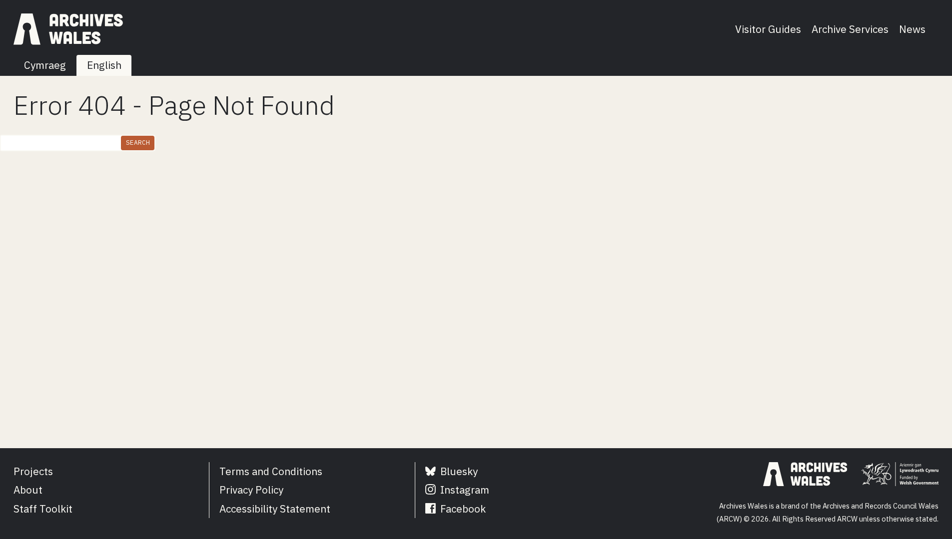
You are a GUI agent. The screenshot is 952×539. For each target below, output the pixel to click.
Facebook (462, 509)
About (27, 490)
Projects (33, 471)
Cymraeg (45, 65)
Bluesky (458, 471)
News (912, 29)
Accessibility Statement (274, 509)
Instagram (463, 490)
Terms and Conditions (270, 471)
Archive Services (850, 29)
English (104, 65)
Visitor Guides (768, 29)
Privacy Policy (251, 490)
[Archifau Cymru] (68, 28)
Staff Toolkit (42, 509)
